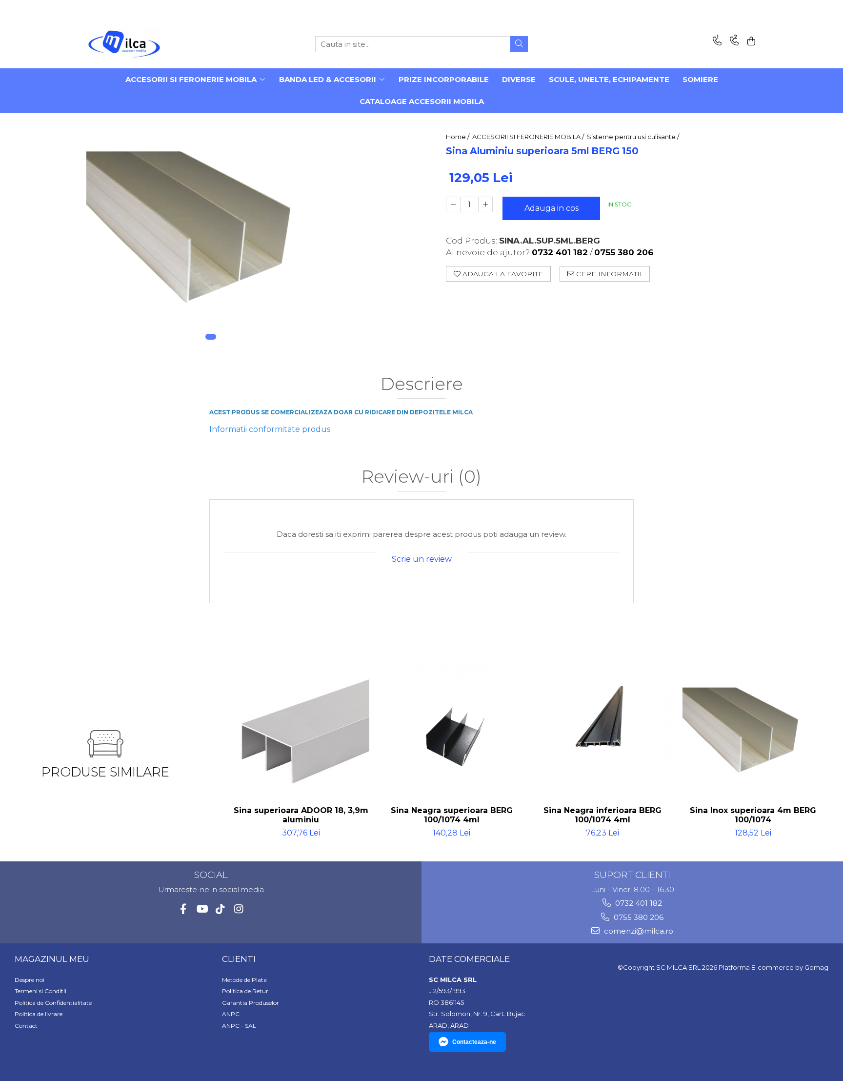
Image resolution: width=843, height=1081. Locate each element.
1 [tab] (211, 336)
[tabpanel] (211, 231)
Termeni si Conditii (40, 991)
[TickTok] (220, 909)
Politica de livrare (38, 1014)
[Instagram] (238, 909)
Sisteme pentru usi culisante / (634, 137)
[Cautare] (519, 44)
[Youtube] (201, 909)
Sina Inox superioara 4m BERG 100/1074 (753, 815)
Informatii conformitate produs (269, 429)
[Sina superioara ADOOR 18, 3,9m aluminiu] (300, 732)
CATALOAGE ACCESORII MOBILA (422, 101)
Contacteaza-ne (474, 1042)
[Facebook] (183, 909)
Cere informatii (608, 273)
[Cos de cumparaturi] (749, 42)
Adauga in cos (551, 208)
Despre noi (29, 979)
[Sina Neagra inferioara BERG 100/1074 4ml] (602, 732)
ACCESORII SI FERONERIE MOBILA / (528, 137)
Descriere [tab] (422, 384)
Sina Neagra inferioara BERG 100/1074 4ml (602, 815)
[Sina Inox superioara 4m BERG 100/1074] (752, 733)
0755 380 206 (637, 917)
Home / (458, 137)
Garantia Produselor (250, 1002)
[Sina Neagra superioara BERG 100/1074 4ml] (451, 732)
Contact (26, 1025)
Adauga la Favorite (502, 273)
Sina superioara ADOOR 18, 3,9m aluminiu (301, 815)
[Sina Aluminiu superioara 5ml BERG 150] (211, 231)
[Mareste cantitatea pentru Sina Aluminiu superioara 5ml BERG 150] (485, 204)
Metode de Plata (244, 979)
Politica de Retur (245, 991)
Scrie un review (422, 559)
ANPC (231, 1014)
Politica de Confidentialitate (53, 1002)
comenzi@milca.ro (637, 931)
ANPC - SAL (239, 1025)
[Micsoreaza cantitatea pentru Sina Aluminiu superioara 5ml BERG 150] (453, 204)
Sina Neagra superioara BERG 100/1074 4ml (452, 815)
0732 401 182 (637, 903)
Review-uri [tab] (421, 477)
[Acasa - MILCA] (136, 44)
